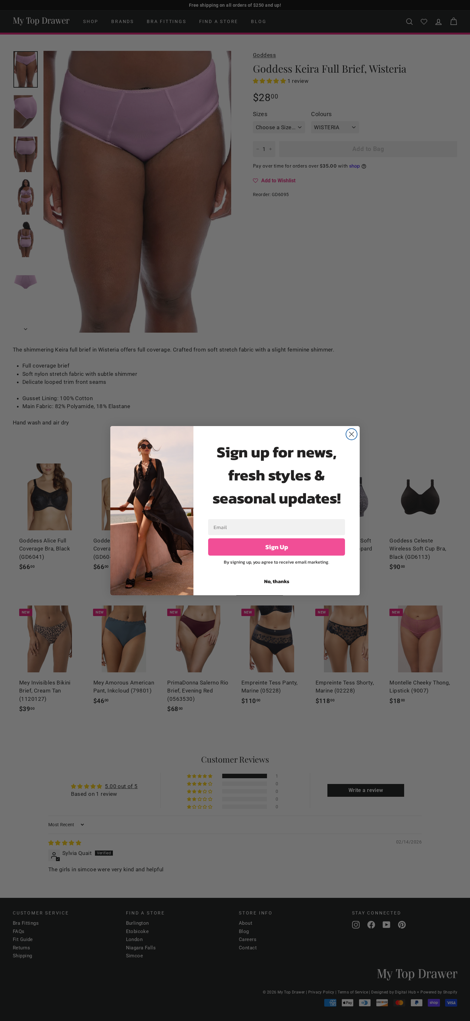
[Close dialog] (351, 434)
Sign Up (276, 547)
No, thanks (276, 581)
